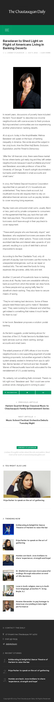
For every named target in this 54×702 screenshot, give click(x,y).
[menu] (6, 30)
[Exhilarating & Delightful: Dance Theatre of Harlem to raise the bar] (8, 529)
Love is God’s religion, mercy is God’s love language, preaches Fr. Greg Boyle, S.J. (32, 589)
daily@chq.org (11, 644)
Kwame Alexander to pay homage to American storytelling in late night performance (32, 604)
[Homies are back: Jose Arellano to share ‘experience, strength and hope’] (8, 560)
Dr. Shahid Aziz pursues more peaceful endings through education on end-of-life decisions (33, 573)
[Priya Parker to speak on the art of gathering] (27, 484)
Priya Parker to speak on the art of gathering (23, 500)
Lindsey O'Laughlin (15, 53)
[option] (27, 486)
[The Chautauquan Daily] (27, 12)
